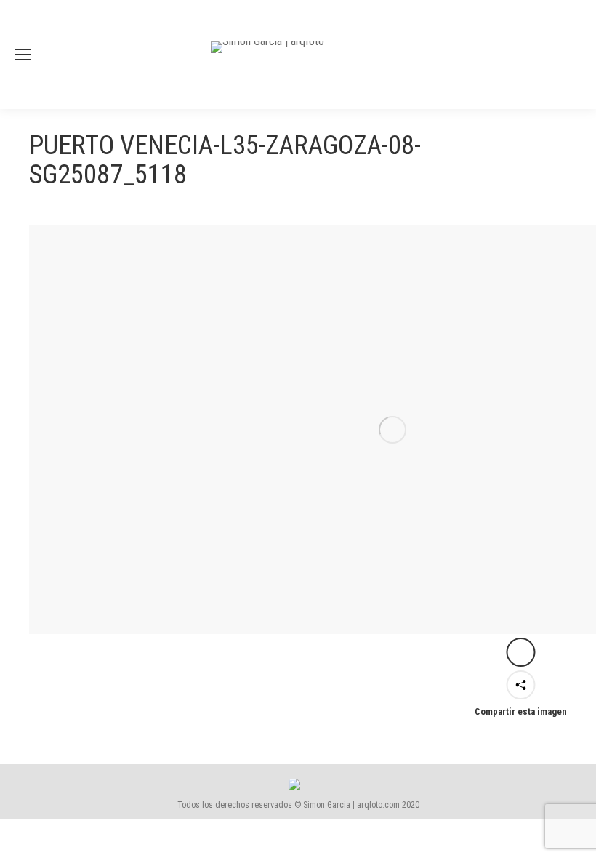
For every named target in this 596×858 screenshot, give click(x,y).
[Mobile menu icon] (23, 54)
